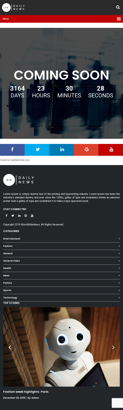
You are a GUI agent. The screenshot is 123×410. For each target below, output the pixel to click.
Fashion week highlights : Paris (25, 392)
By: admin (33, 397)
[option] (61, 355)
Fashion (7, 246)
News (6, 275)
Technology (10, 297)
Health (7, 268)
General (8, 253)
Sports (7, 290)
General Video (11, 260)
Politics (7, 282)
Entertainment (11, 238)
